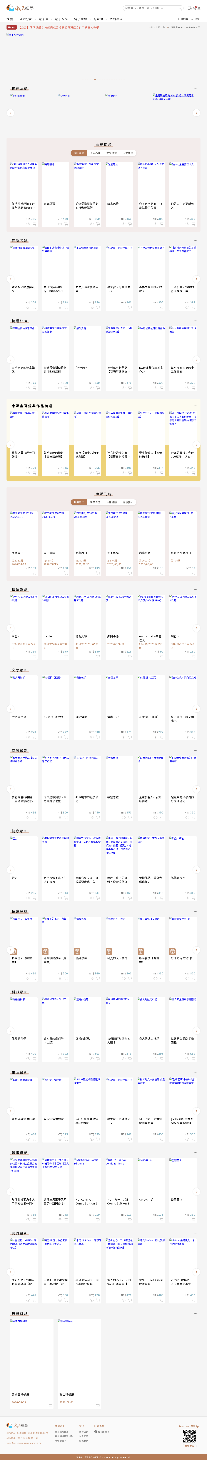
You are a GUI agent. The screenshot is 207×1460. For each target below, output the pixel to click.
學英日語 (95, 502)
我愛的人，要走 (117, 958)
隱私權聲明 (60, 1440)
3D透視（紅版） (149, 717)
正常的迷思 (82, 1038)
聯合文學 (81, 636)
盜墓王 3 (176, 1199)
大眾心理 (95, 153)
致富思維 (113, 203)
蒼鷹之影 (113, 717)
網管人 (16, 636)
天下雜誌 (49, 553)
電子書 (44, 19)
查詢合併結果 (193, 27)
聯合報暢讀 (67, 1394)
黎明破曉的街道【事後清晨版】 (54, 454)
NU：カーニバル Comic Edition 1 (118, 1201)
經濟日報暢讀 (20, 1394)
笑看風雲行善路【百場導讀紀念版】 (117, 371)
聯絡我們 (83, 1440)
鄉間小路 (113, 636)
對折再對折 (19, 717)
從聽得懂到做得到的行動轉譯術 (86, 205)
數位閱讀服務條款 (64, 1436)
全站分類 (26, 19)
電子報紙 (80, 19)
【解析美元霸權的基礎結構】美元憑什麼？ (182, 291)
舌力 (15, 878)
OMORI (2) (146, 1199)
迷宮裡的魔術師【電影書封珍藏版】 (117, 456)
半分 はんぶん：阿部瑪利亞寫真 (87, 1282)
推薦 (10, 19)
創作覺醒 (81, 367)
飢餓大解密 (178, 878)
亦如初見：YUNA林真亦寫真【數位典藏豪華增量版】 (23, 1284)
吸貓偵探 (81, 717)
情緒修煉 (81, 958)
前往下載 (189, 1446)
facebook (103, 1431)
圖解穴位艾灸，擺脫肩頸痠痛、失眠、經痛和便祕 (86, 881)
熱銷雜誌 (79, 502)
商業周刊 (17, 553)
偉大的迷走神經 (149, 1038)
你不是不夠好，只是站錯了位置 (150, 205)
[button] (10, 112)
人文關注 (128, 153)
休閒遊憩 (112, 502)
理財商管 (79, 153)
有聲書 (98, 19)
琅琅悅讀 (183, 19)
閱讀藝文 (128, 502)
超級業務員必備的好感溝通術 (182, 799)
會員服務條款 (62, 1431)
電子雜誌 (61, 19)
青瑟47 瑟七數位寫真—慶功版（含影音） (56, 1284)
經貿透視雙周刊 (181, 553)
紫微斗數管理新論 (23, 1119)
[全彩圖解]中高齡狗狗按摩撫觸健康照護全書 (182, 1123)
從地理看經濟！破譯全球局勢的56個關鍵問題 (23, 207)
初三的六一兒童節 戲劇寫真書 (150, 1121)
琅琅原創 (195, 19)
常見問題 (83, 1436)
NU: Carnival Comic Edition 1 (86, 1201)
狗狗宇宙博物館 (54, 1119)
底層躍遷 (49, 203)
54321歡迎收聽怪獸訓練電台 (86, 1121)
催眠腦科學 (19, 1038)
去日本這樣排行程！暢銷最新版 (54, 289)
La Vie (48, 636)
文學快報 (112, 153)
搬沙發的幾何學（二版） (54, 1040)
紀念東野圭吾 (157, 27)
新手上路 (83, 1431)
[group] (32, 112)
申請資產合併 (175, 27)
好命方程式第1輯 (182, 958)
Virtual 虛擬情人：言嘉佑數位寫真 (182, 1284)
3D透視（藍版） (54, 717)
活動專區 (116, 19)
